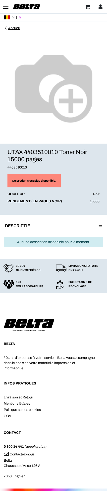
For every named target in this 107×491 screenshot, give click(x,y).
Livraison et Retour (18, 397)
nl (13, 17)
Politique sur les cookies (22, 410)
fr (20, 17)
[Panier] (87, 6)
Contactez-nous (22, 454)
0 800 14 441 (14, 446)
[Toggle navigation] (5, 7)
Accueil (14, 28)
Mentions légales (17, 403)
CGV (7, 416)
